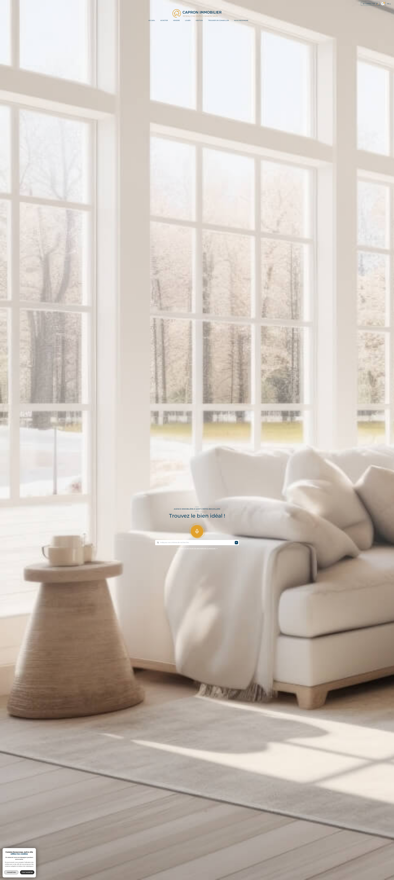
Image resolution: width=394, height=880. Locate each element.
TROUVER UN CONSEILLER (218, 20)
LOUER (187, 20)
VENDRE (176, 20)
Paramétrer (11, 872)
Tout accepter (27, 872)
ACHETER (164, 20)
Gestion (199, 20)
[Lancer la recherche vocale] (197, 531)
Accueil (151, 20)
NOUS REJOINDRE (241, 20)
